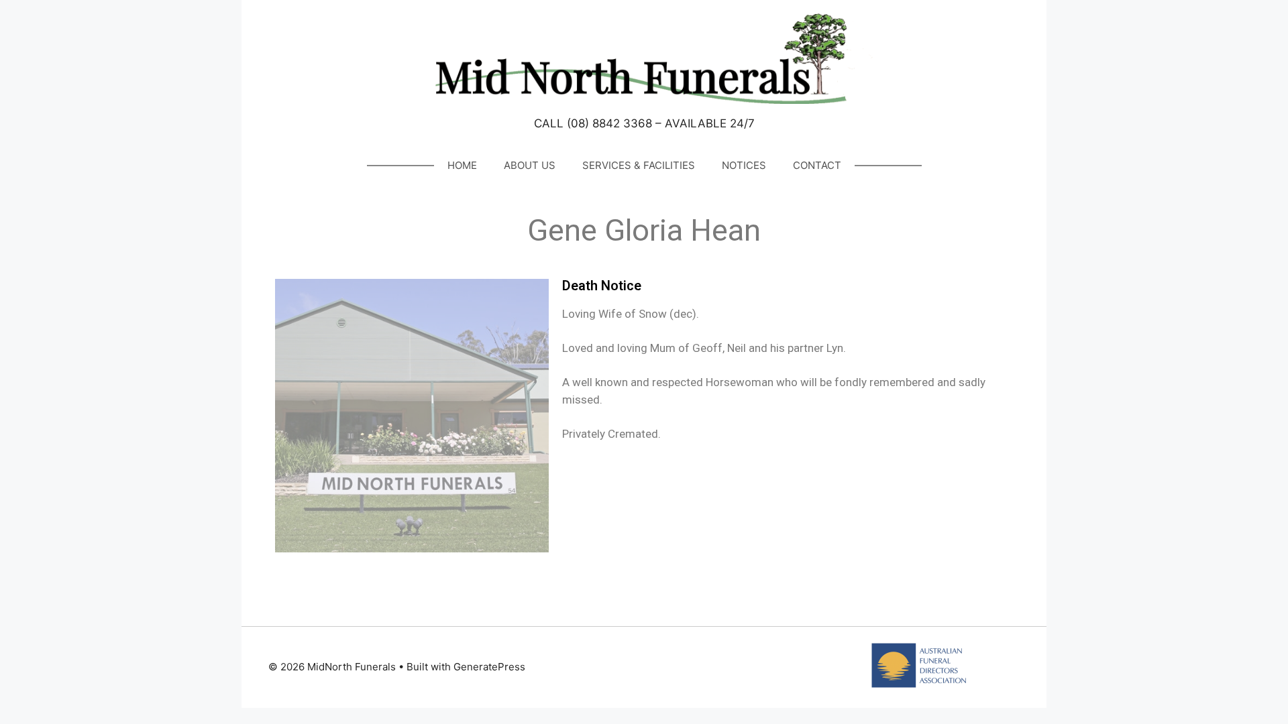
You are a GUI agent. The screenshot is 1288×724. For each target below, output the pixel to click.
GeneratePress (489, 666)
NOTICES (744, 165)
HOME (462, 165)
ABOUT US (529, 165)
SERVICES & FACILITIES (638, 165)
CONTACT (817, 165)
